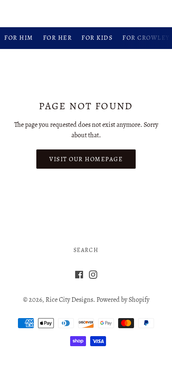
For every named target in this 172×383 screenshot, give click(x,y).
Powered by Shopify (122, 299)
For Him (18, 37)
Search (86, 250)
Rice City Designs (86, 13)
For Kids (97, 37)
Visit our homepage (86, 159)
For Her (57, 37)
